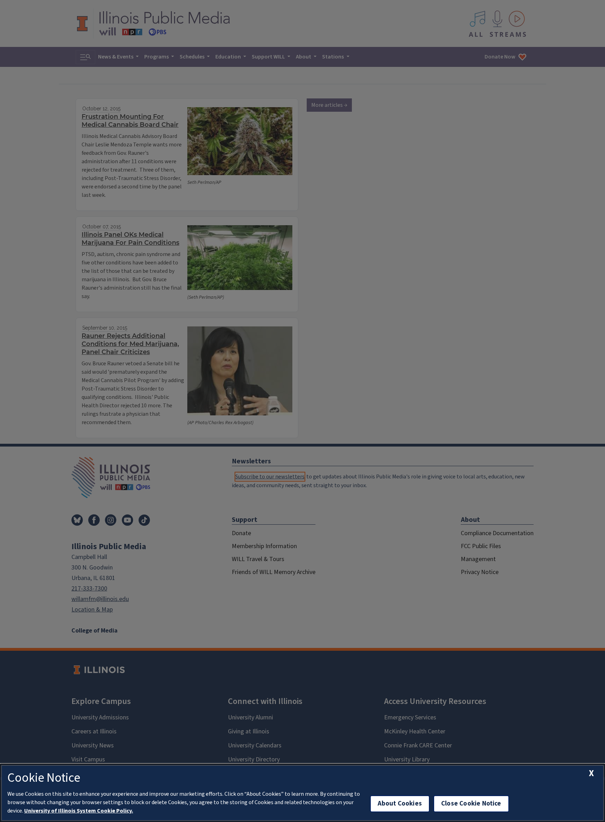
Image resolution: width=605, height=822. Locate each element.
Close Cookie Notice (471, 803)
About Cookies (400, 803)
